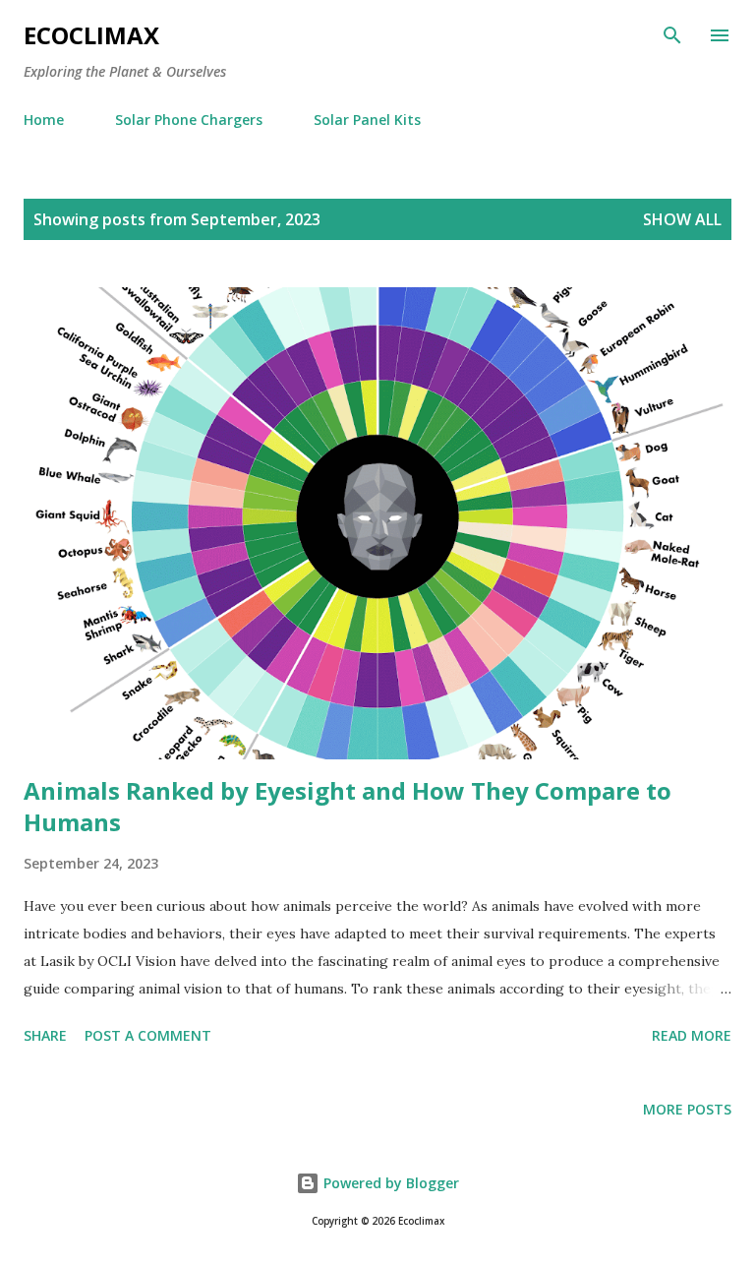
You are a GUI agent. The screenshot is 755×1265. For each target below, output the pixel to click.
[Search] (672, 35)
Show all (682, 219)
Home (44, 119)
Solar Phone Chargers (188, 119)
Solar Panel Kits (367, 119)
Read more (691, 1035)
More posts (687, 1109)
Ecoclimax (91, 35)
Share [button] (45, 1035)
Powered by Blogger (389, 1183)
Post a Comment (148, 1035)
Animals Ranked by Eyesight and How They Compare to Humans (347, 806)
